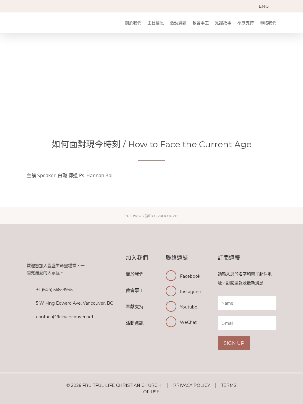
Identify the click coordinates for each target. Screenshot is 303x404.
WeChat (188, 322)
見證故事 (223, 22)
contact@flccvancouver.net (65, 316)
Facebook (190, 276)
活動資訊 (178, 22)
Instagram (190, 291)
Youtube (188, 307)
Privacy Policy (191, 385)
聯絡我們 (268, 22)
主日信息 (155, 22)
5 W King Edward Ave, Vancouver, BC (74, 303)
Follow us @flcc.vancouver (151, 215)
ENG (264, 6)
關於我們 (133, 22)
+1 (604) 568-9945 (54, 289)
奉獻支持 (245, 22)
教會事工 (200, 22)
